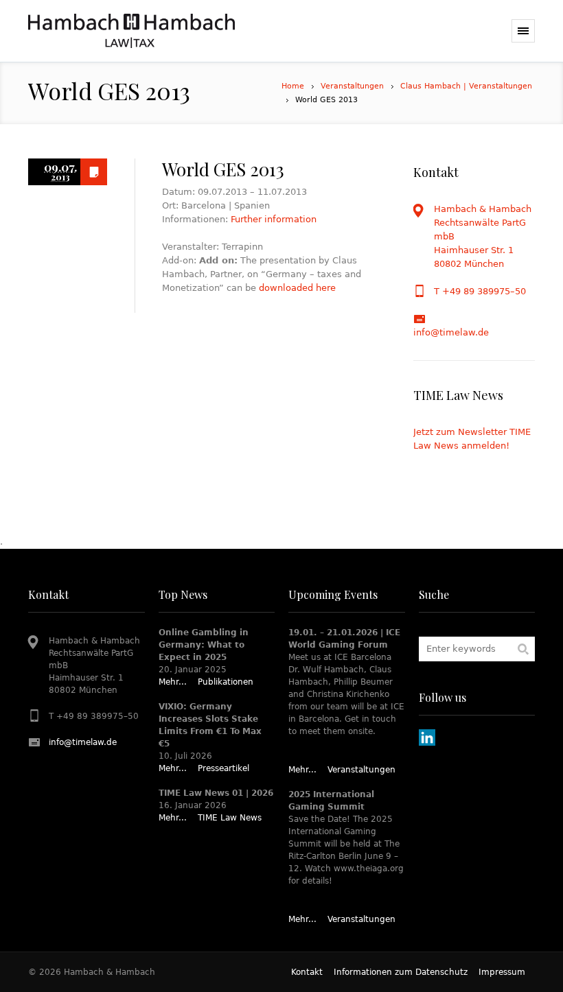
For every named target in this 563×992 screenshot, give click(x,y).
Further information (274, 219)
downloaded (286, 288)
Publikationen (225, 682)
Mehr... (173, 682)
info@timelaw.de (451, 332)
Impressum (502, 972)
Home (293, 86)
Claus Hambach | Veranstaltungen (466, 86)
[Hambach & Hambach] (131, 31)
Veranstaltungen (352, 86)
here (326, 288)
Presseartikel (223, 768)
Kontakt (307, 972)
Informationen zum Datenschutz (401, 972)
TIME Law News (230, 818)
